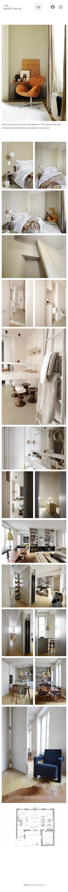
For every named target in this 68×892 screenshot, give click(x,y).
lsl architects (12, 7)
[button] (38, 7)
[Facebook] (53, 7)
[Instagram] (61, 7)
